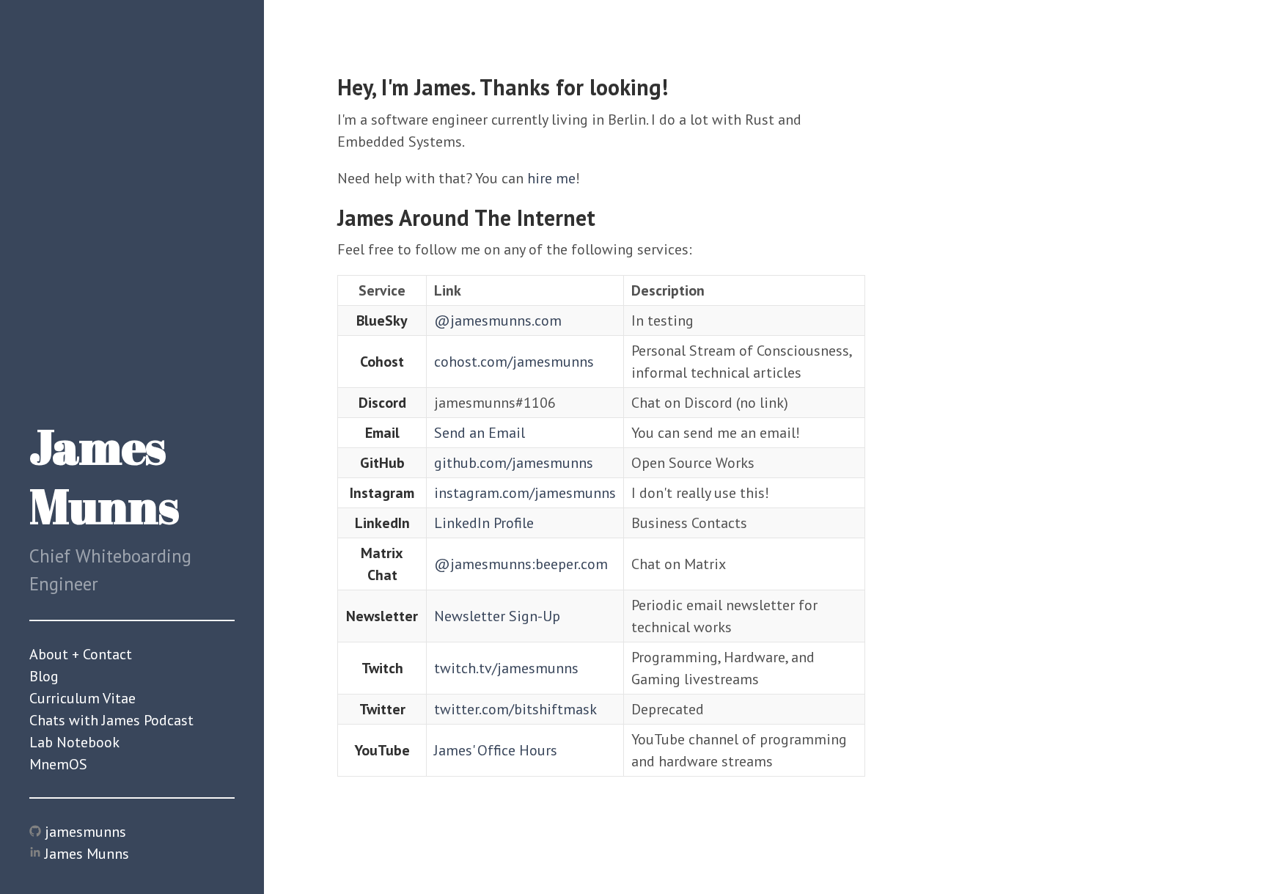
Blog (44, 676)
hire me (551, 178)
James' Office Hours (495, 750)
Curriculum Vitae (82, 698)
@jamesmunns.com (498, 320)
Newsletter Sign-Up (497, 616)
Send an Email (479, 432)
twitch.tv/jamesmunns (506, 668)
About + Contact (80, 654)
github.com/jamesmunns (513, 462)
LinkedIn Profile (484, 522)
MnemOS (58, 764)
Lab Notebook (74, 742)
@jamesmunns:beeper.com (521, 564)
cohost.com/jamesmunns (514, 361)
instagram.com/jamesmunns (525, 492)
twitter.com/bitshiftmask (515, 709)
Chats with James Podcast (111, 720)
